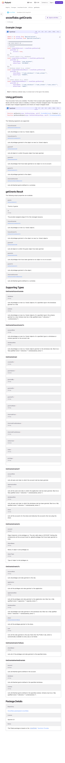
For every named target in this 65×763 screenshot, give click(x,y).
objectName (11, 543)
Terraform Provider (39, 728)
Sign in (51, 2)
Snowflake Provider (22, 7)
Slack (30, 2)
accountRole (11, 330)
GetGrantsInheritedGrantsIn (15, 180)
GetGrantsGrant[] (12, 202)
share (9, 509)
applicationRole (12, 484)
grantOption (11, 370)
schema (10, 309)
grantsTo (10, 168)
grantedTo (11, 397)
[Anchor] (33, 17)
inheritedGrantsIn (13, 179)
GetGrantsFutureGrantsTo (14, 138)
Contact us (45, 2)
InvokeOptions (45, 113)
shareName (11, 648)
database (10, 296)
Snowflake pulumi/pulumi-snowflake (18, 711)
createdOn (11, 362)
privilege (10, 458)
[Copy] (59, 37)
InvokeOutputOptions (56, 115)
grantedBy (11, 379)
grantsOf (10, 147)
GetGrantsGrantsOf (12, 148)
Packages (13, 7)
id (8, 210)
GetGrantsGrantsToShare (14, 619)
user (9, 628)
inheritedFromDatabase (14, 423)
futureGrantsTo (12, 136)
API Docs (30, 7)
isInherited (11, 440)
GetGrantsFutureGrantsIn (14, 127)
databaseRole (12, 342)
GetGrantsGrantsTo (12, 170)
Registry (8, 7)
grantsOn (10, 157)
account (10, 529)
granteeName (11, 405)
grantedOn (11, 388)
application (11, 582)
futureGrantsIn (12, 125)
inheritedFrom (12, 414)
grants (9, 200)
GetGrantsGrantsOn (12, 159)
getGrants (36, 7)
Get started (59, 2)
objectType (11, 554)
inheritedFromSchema (14, 432)
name (9, 449)
